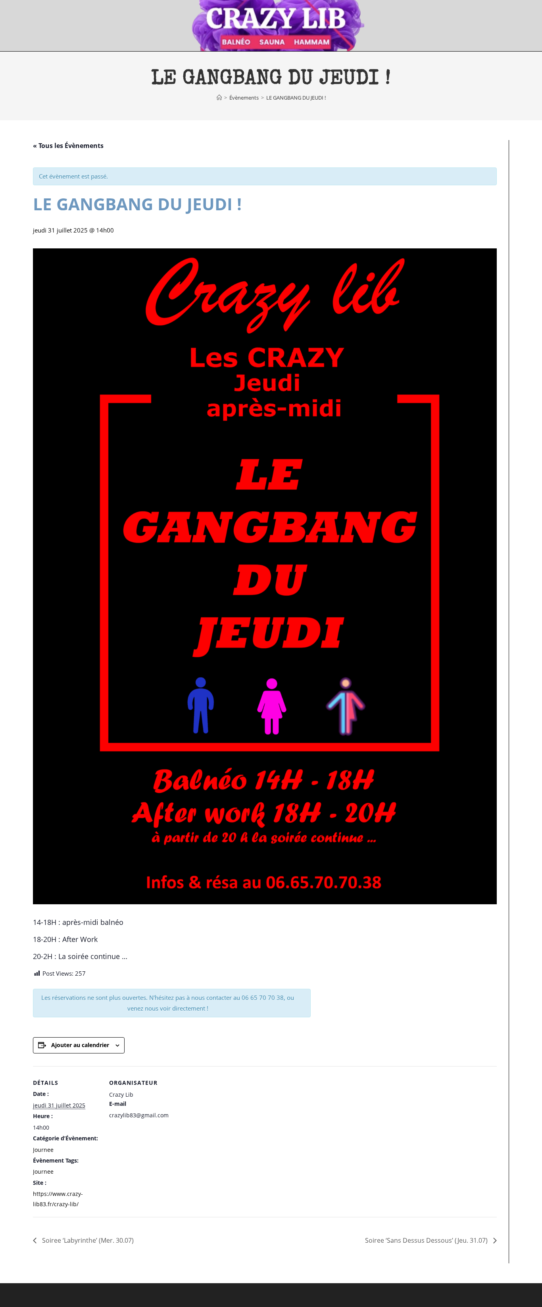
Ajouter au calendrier (80, 1045)
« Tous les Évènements (68, 145)
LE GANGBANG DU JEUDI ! (296, 97)
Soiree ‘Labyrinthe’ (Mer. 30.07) (87, 1240)
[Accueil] (219, 97)
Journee (43, 1149)
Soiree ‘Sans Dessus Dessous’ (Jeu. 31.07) (427, 1240)
